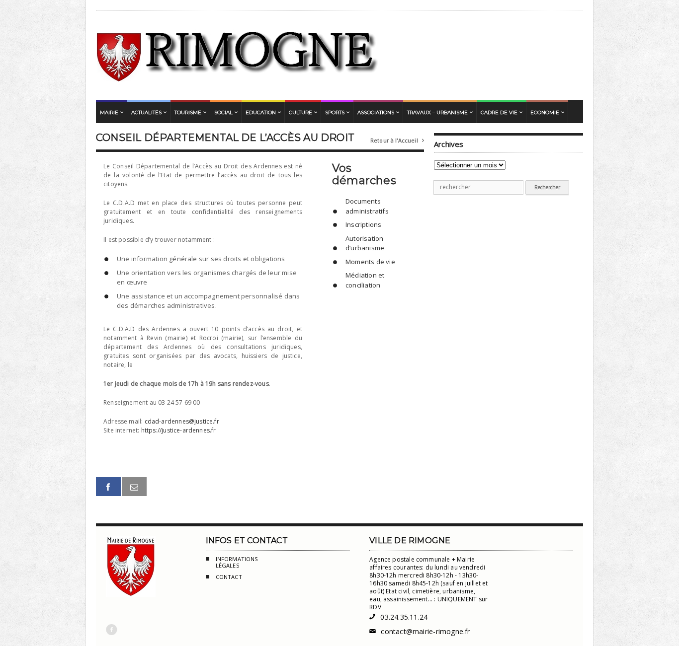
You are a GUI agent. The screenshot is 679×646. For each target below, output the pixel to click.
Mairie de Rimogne (238, 55)
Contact (229, 577)
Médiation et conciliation (364, 280)
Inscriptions (363, 224)
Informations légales (237, 562)
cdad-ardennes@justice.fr (182, 421)
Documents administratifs (367, 206)
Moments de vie (370, 261)
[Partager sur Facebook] (108, 487)
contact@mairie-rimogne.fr (419, 631)
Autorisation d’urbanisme (364, 243)
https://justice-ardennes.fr (178, 430)
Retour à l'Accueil (397, 140)
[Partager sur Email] (134, 487)
